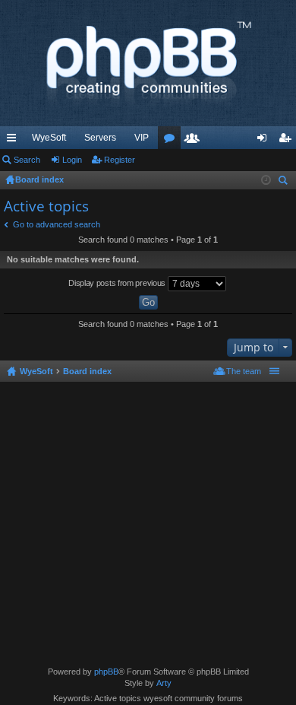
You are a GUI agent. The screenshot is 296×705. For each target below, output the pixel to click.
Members (195, 140)
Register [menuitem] (287, 140)
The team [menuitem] (243, 371)
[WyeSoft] (148, 63)
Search (27, 159)
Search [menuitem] (285, 182)
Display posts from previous (118, 282)
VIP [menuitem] (141, 137)
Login (72, 159)
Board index (87, 371)
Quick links (14, 140)
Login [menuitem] (265, 140)
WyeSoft (49, 137)
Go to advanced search (56, 224)
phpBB (106, 671)
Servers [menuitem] (100, 137)
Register (119, 159)
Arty (164, 683)
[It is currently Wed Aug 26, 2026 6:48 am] (266, 180)
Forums (172, 140)
